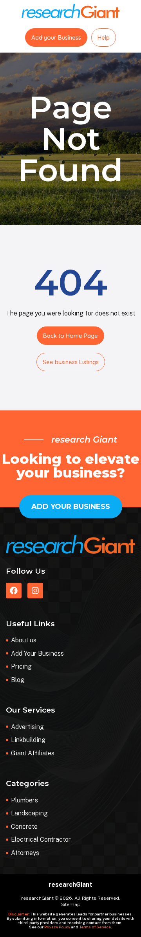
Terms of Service (95, 926)
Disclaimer (18, 913)
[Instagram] (35, 590)
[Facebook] (14, 590)
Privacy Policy (57, 926)
